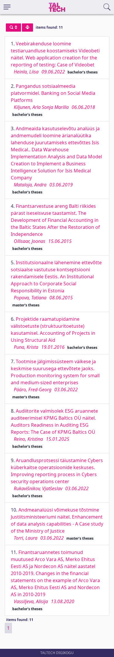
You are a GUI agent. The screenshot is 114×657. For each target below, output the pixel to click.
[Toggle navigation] (7, 7)
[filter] (13, 27)
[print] (27, 27)
